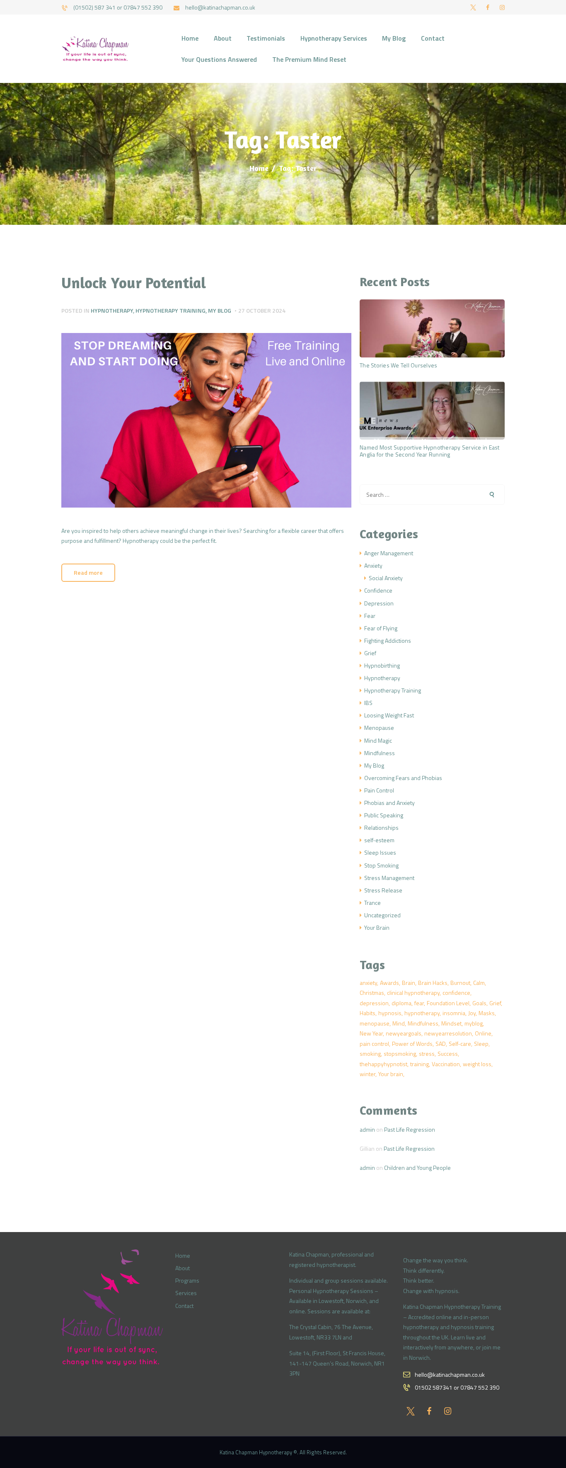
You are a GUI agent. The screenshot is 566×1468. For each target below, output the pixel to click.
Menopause (379, 727)
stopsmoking (400, 1053)
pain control (374, 1043)
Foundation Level (448, 1003)
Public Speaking (383, 815)
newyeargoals (403, 1033)
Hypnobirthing (382, 665)
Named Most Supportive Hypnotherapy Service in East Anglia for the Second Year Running (430, 451)
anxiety (368, 982)
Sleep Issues (380, 852)
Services (186, 1292)
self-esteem (379, 840)
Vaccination (446, 1064)
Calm (479, 982)
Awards (389, 982)
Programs (187, 1280)
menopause (374, 1023)
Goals (479, 1003)
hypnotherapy (422, 1013)
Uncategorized (382, 915)
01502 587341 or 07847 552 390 (457, 1387)
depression (374, 1003)
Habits (367, 1013)
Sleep (481, 1043)
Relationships (381, 827)
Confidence (378, 590)
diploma (401, 1003)
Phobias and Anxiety (389, 802)
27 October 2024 (261, 310)
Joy (472, 1013)
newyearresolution (448, 1033)
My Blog (219, 310)
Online (483, 1033)
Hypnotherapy (112, 310)
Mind (398, 1023)
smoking (370, 1053)
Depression (379, 603)
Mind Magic (378, 740)
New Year (371, 1033)
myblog (473, 1023)
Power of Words (412, 1043)
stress (427, 1053)
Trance (372, 902)
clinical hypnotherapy (413, 992)
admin (367, 1129)
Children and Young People (417, 1167)
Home (258, 168)
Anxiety (373, 565)
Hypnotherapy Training (170, 310)
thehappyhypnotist (383, 1064)
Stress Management (389, 877)
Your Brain (376, 927)
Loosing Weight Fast (389, 715)
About (182, 1268)
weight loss (477, 1064)
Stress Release (383, 890)
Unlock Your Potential (133, 283)
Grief (370, 653)
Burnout (460, 982)
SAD (440, 1043)
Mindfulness (379, 753)
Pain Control (379, 790)
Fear (369, 615)
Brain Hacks (432, 982)
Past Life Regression (409, 1129)
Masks (487, 1013)
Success (448, 1053)
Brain (408, 982)
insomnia (454, 1013)
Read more (88, 572)
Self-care (460, 1043)
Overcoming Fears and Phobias (403, 777)
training (419, 1064)
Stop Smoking (381, 865)
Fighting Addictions (387, 640)
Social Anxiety (386, 578)
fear (419, 1003)
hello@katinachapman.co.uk (450, 1374)
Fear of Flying (380, 628)
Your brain (390, 1073)
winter (367, 1073)
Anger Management (388, 553)
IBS (368, 702)
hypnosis (390, 1013)
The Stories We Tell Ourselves (398, 365)
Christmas (372, 992)
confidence (456, 992)
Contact (184, 1305)
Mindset (451, 1023)
